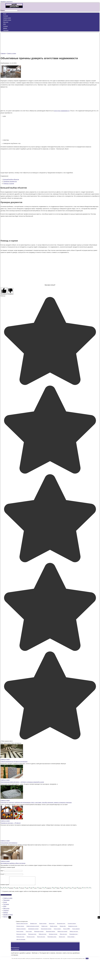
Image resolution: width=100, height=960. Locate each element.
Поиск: (3, 10)
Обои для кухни (63, 934)
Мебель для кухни (74, 931)
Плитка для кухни (20, 936)
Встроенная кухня (61, 923)
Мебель (5, 28)
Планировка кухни (73, 934)
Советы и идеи (7, 18)
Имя (2, 870)
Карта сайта (7, 916)
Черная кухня (62, 936)
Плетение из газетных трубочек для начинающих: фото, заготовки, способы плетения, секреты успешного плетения (36, 802)
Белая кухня (51, 923)
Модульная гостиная (21, 934)
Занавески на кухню (72, 926)
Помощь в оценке (8, 183)
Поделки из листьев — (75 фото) (10, 823)
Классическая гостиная (46, 928)
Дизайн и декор (7, 20)
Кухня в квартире (76, 928)
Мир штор (5, 22)
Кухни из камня (57, 928)
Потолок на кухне (31, 936)
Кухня (4, 13)
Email (3, 874)
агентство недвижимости (61, 110)
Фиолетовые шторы (51, 936)
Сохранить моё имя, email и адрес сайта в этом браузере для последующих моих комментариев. (32, 891)
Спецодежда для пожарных (9, 843)
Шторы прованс (70, 936)
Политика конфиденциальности (11, 947)
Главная (3, 53)
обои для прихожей (20, 939)
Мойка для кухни (42, 934)
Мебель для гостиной (62, 931)
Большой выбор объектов (11, 179)
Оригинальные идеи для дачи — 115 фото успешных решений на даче (22, 782)
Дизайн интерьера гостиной (33, 926)
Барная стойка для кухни (22, 923)
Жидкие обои (63, 926)
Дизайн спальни (53, 926)
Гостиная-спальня (72, 923)
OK (87, 958)
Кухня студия (29, 931)
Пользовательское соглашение (11, 949)
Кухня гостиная (19, 931)
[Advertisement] (5, 939)
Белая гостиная (42, 923)
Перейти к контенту (7, 1)
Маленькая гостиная (38, 931)
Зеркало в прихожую (21, 928)
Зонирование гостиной (33, 928)
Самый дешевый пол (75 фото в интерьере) (14, 761)
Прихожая (5, 30)
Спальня (5, 26)
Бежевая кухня (33, 923)
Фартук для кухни (41, 936)
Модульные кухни (32, 934)
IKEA (4, 24)
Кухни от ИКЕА (66, 928)
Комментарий (5, 884)
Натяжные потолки (53, 934)
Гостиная (5, 15)
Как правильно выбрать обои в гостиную (13, 863)
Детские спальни (20, 926)
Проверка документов (10, 181)
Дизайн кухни (44, 926)
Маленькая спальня (50, 931)
